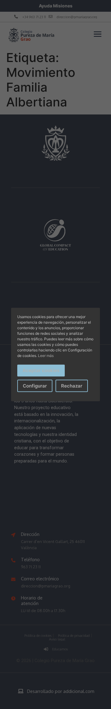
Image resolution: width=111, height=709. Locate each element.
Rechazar (71, 385)
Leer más (46, 355)
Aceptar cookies (41, 370)
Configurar (35, 385)
